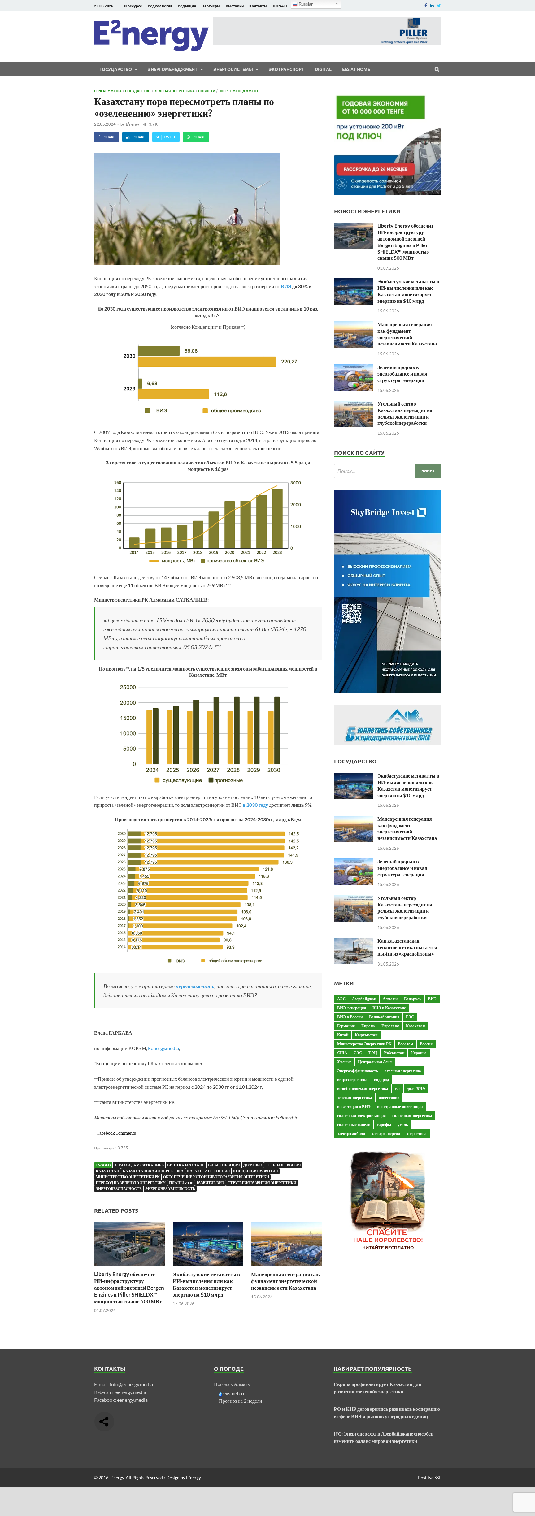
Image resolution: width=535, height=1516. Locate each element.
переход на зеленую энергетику (131, 1182)
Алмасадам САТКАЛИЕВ (139, 1165)
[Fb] (425, 5)
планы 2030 (181, 1182)
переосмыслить (195, 986)
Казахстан (107, 1171)
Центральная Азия (375, 1061)
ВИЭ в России (350, 1016)
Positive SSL (429, 1477)
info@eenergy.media (131, 1384)
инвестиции (389, 1097)
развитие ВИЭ (210, 1182)
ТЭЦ (372, 1052)
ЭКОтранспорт (286, 69)
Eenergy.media (108, 90)
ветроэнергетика (352, 1079)
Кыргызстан (366, 1034)
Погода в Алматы (232, 1384)
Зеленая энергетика (174, 90)
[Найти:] (387, 471)
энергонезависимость (170, 1188)
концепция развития (255, 1171)
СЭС (358, 1052)
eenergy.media (130, 1392)
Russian (305, 4)
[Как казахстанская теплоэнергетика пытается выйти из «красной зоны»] (353, 941)
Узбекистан (394, 1052)
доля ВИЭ (252, 1165)
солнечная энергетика (412, 1115)
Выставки (235, 5)
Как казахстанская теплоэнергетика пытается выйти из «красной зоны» (407, 947)
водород (381, 1079)
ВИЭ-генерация (224, 1165)
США (342, 1052)
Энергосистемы (233, 69)
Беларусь (412, 998)
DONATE (280, 5)
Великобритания (384, 1016)
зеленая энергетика (354, 1097)
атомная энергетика (403, 1070)
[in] (431, 5)
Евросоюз (390, 1025)
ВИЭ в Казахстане (186, 1165)
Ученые (344, 1061)
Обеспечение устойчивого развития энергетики (216, 1177)
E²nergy (132, 124)
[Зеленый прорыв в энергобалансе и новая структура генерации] (353, 368)
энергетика (417, 1133)
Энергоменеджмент (173, 69)
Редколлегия (160, 5)
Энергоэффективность (357, 1070)
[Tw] (438, 5)
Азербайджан (364, 998)
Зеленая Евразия (283, 1165)
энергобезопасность (119, 1188)
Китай (342, 1034)
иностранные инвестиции (400, 1106)
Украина (419, 1052)
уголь (403, 1124)
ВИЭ (286, 286)
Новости (206, 90)
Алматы (390, 998)
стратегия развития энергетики (262, 1182)
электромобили (351, 1133)
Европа (368, 1025)
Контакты (258, 5)
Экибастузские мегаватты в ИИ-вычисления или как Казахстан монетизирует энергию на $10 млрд (206, 1284)
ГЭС (410, 1016)
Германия (346, 1025)
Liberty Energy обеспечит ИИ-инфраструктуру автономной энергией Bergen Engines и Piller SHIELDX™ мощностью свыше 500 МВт (129, 1288)
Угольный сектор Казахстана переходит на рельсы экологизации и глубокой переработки (404, 413)
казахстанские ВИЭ (208, 1171)
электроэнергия (386, 1133)
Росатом (405, 1043)
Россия (426, 1043)
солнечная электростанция (361, 1115)
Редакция (187, 5)
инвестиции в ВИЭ (354, 1106)
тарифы (384, 1124)
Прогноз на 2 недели (240, 1401)
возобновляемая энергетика (362, 1088)
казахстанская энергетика (153, 1171)
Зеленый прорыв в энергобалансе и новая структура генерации (402, 373)
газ (397, 1088)
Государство (115, 69)
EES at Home (356, 69)
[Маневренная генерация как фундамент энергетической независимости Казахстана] (286, 1267)
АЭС (341, 998)
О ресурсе (133, 5)
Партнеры (211, 5)
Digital (323, 69)
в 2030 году (255, 805)
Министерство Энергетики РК (128, 1177)
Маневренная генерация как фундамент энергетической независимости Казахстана (285, 1281)
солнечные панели (353, 1124)
